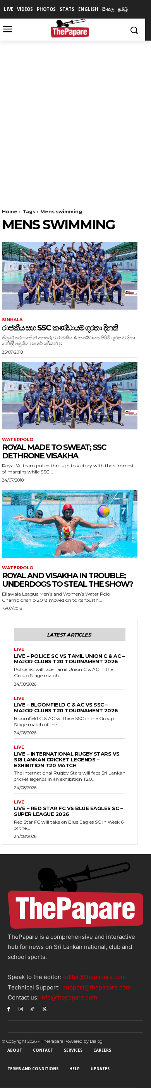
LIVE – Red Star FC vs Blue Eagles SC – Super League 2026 (68, 811)
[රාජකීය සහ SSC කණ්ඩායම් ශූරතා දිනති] (69, 276)
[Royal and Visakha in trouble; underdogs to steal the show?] (69, 524)
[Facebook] (9, 1009)
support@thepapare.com (97, 987)
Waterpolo (17, 439)
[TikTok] (33, 1009)
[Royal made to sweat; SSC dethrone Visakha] (69, 395)
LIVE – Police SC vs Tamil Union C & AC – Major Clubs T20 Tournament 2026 (69, 659)
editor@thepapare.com (94, 977)
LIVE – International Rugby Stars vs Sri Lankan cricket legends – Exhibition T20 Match (67, 759)
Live (19, 649)
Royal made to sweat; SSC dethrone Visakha (54, 451)
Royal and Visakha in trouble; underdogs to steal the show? (67, 580)
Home (9, 212)
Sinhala (12, 319)
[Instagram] (21, 1009)
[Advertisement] (75, 119)
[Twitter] (44, 1009)
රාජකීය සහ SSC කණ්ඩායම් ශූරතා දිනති (60, 327)
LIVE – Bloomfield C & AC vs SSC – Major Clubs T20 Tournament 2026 (66, 707)
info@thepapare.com (68, 997)
